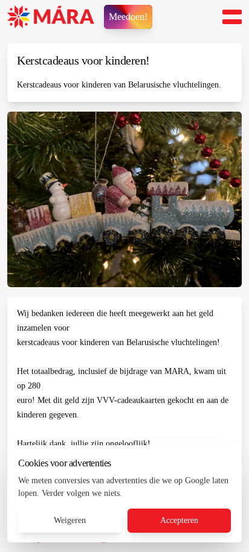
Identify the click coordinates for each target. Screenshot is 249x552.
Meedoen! (128, 16)
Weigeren (70, 520)
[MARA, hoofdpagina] (50, 16)
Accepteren (179, 520)
